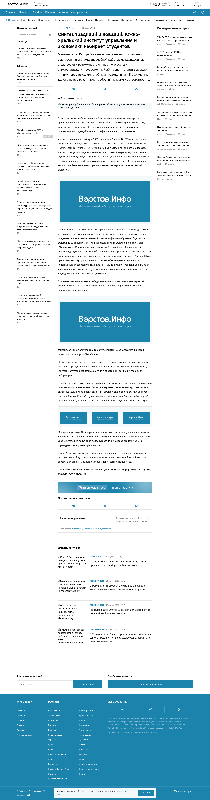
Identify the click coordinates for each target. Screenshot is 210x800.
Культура (83, 754)
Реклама (50, 12)
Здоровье (83, 740)
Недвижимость (160, 20)
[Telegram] (150, 709)
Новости (24, 12)
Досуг (50, 744)
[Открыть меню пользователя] (194, 12)
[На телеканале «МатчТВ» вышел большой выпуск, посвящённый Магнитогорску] (72, 612)
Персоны (83, 749)
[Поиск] (202, 12)
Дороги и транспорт (57, 779)
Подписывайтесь (94, 487)
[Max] (179, 709)
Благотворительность (89, 769)
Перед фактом (28, 20)
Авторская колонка (88, 764)
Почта (82, 774)
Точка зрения (176, 20)
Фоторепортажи (80, 12)
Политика (99, 20)
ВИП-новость (12, 20)
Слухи (82, 744)
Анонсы (51, 749)
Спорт (89, 20)
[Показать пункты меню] (202, 20)
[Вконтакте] (122, 709)
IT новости (78, 20)
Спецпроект (126, 20)
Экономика (113, 20)
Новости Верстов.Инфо (59, 769)
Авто (50, 759)
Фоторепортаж (143, 20)
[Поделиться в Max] (136, 89)
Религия (52, 774)
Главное (11, 12)
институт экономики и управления (97, 529)
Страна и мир (44, 20)
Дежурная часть (62, 20)
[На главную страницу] (17, 4)
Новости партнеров (57, 754)
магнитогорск (77, 529)
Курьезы (190, 20)
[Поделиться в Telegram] (105, 89)
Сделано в (24, 795)
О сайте (37, 12)
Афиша (63, 12)
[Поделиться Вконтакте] (73, 89)
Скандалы (53, 764)
